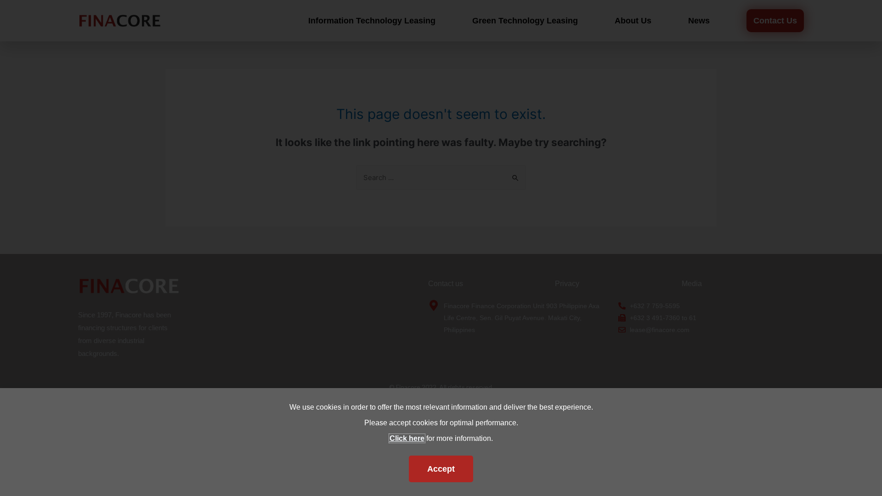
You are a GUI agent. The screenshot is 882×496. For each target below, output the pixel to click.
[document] (441, 248)
